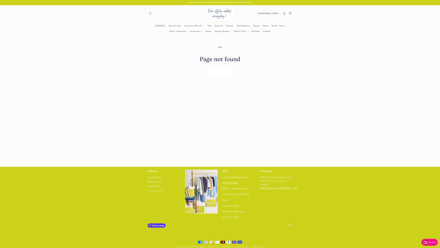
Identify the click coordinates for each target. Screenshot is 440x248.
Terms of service (242, 247)
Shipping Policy (155, 177)
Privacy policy (227, 247)
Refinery (186, 247)
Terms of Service (156, 191)
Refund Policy (154, 182)
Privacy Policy (154, 186)
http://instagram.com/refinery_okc (278, 188)
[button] (150, 13)
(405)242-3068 (230, 183)
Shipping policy (257, 247)
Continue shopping (220, 72)
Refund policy (213, 247)
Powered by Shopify (198, 247)
